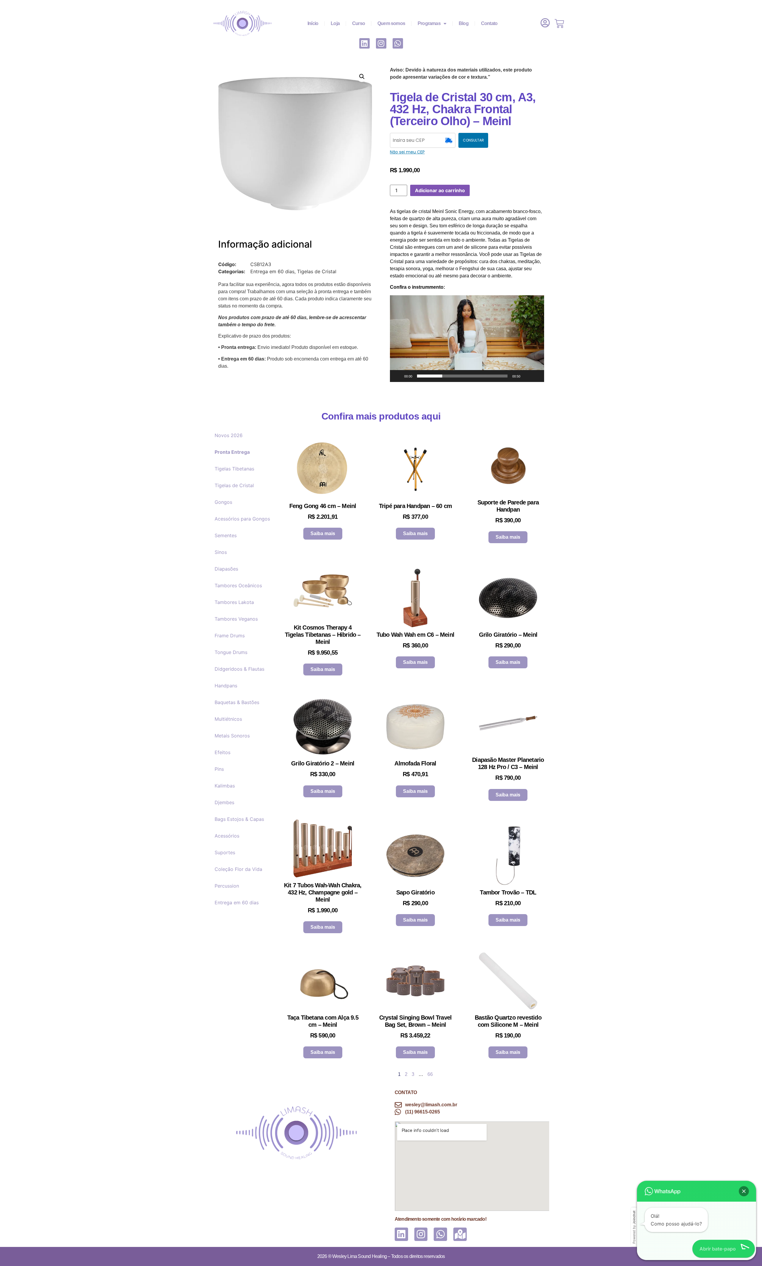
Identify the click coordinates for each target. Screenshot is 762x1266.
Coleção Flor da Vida (238, 869)
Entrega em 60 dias (237, 902)
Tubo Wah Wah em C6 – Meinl (415, 634)
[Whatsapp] (398, 43)
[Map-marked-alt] (460, 1234)
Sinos (221, 552)
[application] (467, 338)
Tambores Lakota (234, 602)
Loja (335, 23)
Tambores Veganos (236, 619)
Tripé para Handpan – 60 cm (415, 506)
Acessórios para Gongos (242, 519)
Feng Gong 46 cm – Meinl (322, 506)
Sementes (226, 535)
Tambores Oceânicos (238, 585)
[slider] (462, 376)
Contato (489, 23)
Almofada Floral (415, 763)
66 (430, 1074)
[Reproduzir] (398, 376)
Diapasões (226, 569)
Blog (464, 23)
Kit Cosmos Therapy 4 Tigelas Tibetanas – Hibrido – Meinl (323, 634)
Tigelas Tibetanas (234, 469)
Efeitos (222, 752)
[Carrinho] (559, 23)
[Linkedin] (364, 43)
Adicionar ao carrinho (440, 190)
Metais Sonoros (232, 736)
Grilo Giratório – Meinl (508, 634)
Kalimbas (225, 786)
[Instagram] (381, 43)
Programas (429, 23)
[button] (362, 76)
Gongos (223, 502)
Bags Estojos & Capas (239, 819)
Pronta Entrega (232, 452)
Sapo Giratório (415, 892)
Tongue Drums (231, 652)
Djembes (224, 802)
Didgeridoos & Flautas (241, 669)
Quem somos (391, 23)
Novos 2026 (229, 435)
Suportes (225, 852)
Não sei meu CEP (407, 152)
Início (312, 23)
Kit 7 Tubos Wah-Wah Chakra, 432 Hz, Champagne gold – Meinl (322, 892)
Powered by (634, 1227)
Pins (219, 769)
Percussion (227, 886)
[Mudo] (527, 376)
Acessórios (227, 836)
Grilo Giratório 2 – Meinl (322, 763)
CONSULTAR (473, 140)
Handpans (226, 686)
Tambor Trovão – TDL (508, 892)
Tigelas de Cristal (234, 485)
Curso (358, 23)
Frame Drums (230, 636)
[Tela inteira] (536, 376)
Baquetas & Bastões (237, 702)
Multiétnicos (228, 719)
